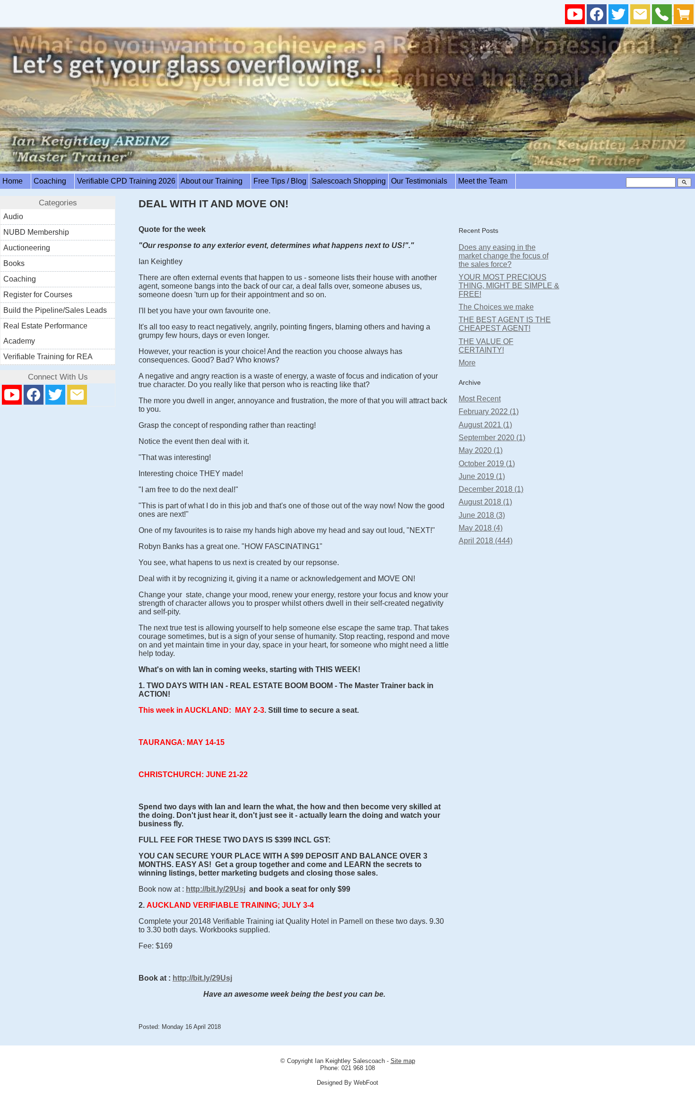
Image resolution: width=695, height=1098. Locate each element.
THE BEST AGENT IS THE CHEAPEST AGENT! (505, 324)
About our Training (214, 181)
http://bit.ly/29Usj (215, 889)
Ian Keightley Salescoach (350, 1060)
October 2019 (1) (487, 464)
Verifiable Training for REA (48, 357)
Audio (13, 217)
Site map (403, 1060)
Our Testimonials (422, 181)
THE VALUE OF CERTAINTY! (486, 345)
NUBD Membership (36, 232)
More (467, 363)
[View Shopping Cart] (684, 16)
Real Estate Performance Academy (45, 333)
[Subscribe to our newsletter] (640, 16)
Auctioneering (26, 248)
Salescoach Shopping (349, 181)
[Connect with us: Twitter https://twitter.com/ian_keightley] (618, 16)
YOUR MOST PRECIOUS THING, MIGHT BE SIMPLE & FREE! (509, 285)
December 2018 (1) (491, 489)
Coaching (53, 181)
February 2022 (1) (489, 411)
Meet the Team (485, 181)
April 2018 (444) (486, 541)
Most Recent (480, 399)
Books (14, 263)
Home (15, 181)
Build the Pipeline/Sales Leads (55, 310)
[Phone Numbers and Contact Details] (662, 16)
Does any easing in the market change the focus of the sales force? (503, 255)
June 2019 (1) (482, 476)
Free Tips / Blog (279, 181)
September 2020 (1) (492, 438)
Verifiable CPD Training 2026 (126, 181)
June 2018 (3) (482, 515)
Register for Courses (37, 295)
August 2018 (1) (485, 502)
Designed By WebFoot (347, 1082)
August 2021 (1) (485, 425)
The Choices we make (496, 307)
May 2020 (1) (481, 450)
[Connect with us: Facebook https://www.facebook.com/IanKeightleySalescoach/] (597, 16)
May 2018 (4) (481, 528)
